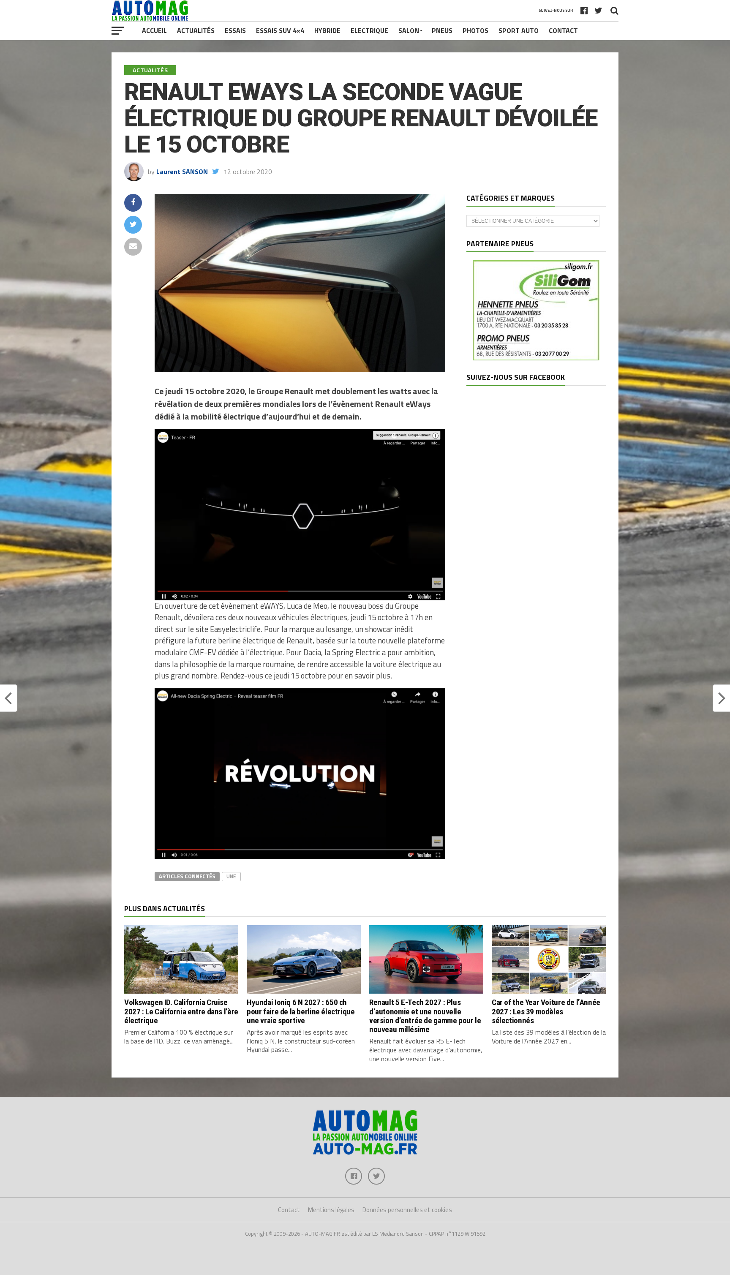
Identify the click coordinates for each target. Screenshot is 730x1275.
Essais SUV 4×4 (280, 30)
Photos (475, 30)
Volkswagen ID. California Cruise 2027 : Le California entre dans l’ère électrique (181, 1011)
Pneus (442, 30)
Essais (235, 30)
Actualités (196, 30)
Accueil (154, 30)
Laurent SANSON (182, 171)
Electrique (369, 30)
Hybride (327, 30)
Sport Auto (518, 30)
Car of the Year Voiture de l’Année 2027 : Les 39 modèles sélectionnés (546, 1011)
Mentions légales (331, 1210)
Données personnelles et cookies (407, 1210)
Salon (408, 30)
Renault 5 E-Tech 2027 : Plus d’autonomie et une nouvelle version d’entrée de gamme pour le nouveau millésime (425, 1015)
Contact (563, 30)
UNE (231, 876)
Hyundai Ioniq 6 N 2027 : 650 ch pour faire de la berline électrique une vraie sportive (301, 1011)
